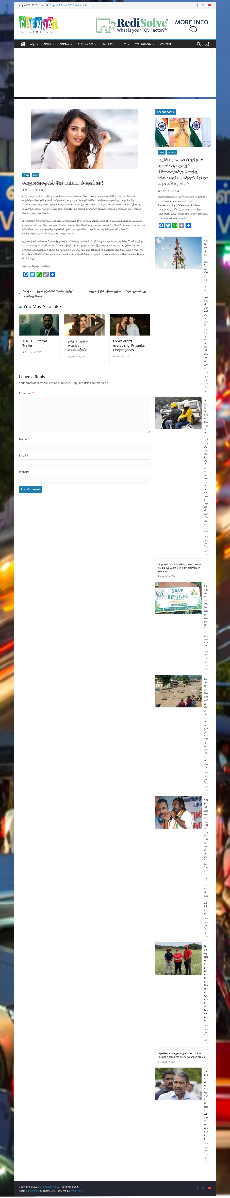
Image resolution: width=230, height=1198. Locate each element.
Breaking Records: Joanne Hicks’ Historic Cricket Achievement (206, 983)
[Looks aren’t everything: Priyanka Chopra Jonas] (130, 317)
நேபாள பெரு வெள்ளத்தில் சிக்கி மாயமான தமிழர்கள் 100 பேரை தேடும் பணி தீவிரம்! (206, 723)
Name (24, 439)
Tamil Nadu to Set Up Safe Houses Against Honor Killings (206, 1105)
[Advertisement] (115, 73)
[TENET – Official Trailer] (39, 317)
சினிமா (35, 175)
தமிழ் (32, 44)
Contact (165, 44)
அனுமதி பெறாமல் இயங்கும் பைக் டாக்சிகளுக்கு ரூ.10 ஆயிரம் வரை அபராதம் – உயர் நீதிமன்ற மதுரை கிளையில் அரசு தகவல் (206, 466)
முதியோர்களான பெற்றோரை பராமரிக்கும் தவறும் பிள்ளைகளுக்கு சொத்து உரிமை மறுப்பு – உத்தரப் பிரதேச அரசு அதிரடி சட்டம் (183, 172)
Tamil (26, 175)
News (47, 44)
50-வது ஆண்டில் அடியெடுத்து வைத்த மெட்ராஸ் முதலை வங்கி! (206, 616)
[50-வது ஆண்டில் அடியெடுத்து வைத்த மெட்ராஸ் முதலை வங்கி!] (178, 627)
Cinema (64, 44)
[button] (37, 44)
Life (124, 44)
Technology (143, 44)
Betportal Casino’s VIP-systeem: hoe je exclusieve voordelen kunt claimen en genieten (179, 568)
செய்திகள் (172, 152)
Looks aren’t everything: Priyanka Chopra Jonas (129, 345)
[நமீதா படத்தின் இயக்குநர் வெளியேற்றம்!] (84, 317)
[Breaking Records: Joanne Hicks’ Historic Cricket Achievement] (178, 995)
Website (24, 472)
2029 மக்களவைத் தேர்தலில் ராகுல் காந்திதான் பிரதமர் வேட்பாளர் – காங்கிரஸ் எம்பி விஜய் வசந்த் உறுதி (206, 856)
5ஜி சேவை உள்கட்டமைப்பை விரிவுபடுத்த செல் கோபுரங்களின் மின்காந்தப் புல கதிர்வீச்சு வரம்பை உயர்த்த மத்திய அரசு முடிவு (206, 304)
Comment (26, 393)
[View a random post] (207, 44)
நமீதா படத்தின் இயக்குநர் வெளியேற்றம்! (78, 345)
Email (23, 455)
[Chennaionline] (23, 44)
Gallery (107, 44)
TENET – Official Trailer (34, 343)
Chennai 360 (85, 44)
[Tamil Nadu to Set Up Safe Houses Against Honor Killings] (178, 1117)
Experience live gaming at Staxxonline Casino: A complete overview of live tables (181, 1055)
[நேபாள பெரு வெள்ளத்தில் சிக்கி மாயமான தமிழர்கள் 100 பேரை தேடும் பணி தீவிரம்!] (178, 734)
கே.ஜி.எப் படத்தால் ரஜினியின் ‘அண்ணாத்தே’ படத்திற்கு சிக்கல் (48, 293)
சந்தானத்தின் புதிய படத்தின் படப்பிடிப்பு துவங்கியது (117, 291)
